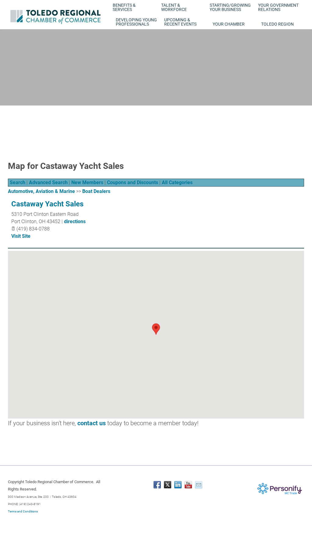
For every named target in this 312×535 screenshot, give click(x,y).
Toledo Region (277, 24)
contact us (91, 423)
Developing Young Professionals (136, 22)
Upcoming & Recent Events (180, 22)
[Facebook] (157, 484)
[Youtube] (188, 484)
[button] (156, 329)
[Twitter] (167, 484)
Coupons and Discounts (132, 182)
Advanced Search (48, 182)
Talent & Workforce (174, 7)
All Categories (177, 182)
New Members (87, 182)
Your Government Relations (278, 7)
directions (75, 221)
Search (17, 182)
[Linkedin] (178, 484)
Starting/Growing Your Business (230, 7)
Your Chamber (229, 24)
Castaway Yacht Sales (47, 204)
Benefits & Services (124, 7)
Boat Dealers (96, 191)
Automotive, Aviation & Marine (41, 191)
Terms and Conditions (23, 511)
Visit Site (20, 236)
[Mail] (198, 484)
